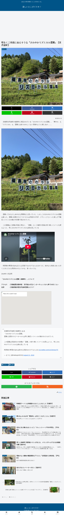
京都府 (12, 364)
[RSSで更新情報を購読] (47, 386)
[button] (52, 113)
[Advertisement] (32, 24)
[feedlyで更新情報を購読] (16, 386)
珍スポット (5, 364)
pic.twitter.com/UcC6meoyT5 (48, 350)
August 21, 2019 (28, 355)
